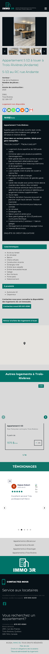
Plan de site (24, 646)
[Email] (9, 110)
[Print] (22, 110)
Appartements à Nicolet (24, 545)
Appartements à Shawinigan (24, 549)
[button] (24, 343)
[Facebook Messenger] (18, 110)
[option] (24, 31)
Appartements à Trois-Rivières (24, 553)
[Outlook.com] (27, 110)
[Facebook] (4, 110)
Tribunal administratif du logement (24, 651)
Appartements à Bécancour (24, 541)
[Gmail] (31, 110)
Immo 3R (17, 643)
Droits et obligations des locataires (24, 649)
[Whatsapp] (13, 110)
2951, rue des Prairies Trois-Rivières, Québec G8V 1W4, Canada (12, 631)
